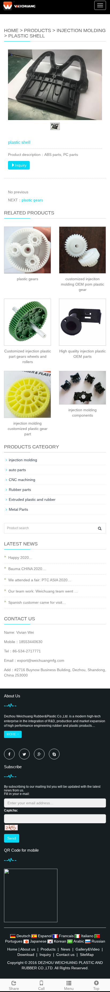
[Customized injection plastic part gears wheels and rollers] (27, 322)
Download (25, 954)
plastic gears (32, 200)
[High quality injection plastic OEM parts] (82, 322)
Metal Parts (18, 509)
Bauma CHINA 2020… (27, 569)
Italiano (87, 936)
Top (96, 988)
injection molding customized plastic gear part (28, 428)
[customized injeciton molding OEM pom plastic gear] (82, 250)
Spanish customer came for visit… (37, 602)
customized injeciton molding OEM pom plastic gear (82, 284)
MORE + (13, 734)
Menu (69, 988)
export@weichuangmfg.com (40, 660)
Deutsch (23, 936)
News (65, 949)
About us (27, 949)
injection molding (81, 30)
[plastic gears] (27, 250)
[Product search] (100, 528)
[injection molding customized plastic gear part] (27, 394)
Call (41, 988)
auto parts (17, 470)
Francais (66, 936)
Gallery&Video (88, 949)
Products (37, 30)
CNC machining (22, 480)
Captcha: (11, 810)
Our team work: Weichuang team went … (43, 591)
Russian (98, 941)
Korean (60, 941)
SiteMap (87, 954)
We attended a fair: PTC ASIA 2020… (39, 580)
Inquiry (20, 165)
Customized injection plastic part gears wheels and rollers (27, 356)
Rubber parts (20, 489)
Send (11, 838)
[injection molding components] (82, 388)
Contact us (65, 954)
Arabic (79, 941)
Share (14, 988)
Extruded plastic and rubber (32, 499)
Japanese (38, 941)
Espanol (45, 936)
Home (11, 30)
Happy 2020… (20, 557)
